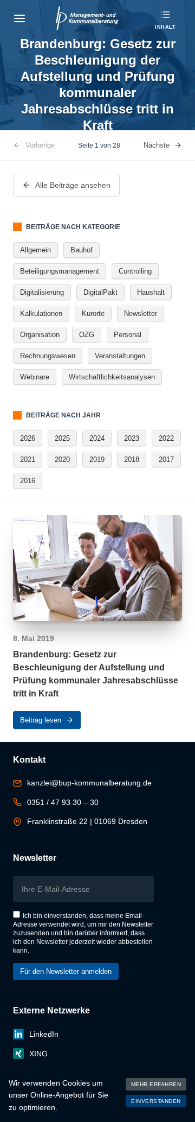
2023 (131, 438)
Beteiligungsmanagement (59, 271)
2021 (27, 459)
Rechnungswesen (47, 356)
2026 (27, 438)
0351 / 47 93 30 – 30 (63, 802)
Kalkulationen (41, 313)
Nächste (157, 145)
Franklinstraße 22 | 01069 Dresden (87, 821)
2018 (131, 459)
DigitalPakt (100, 292)
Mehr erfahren (156, 1084)
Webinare (34, 377)
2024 (97, 438)
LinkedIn (43, 1034)
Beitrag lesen (40, 720)
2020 (62, 459)
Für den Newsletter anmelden (66, 971)
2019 (97, 459)
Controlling (135, 271)
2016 (27, 481)
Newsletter (140, 313)
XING (38, 1053)
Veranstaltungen (120, 356)
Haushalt (151, 292)
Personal (127, 335)
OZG (86, 335)
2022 (166, 438)
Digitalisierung (42, 292)
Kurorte (93, 313)
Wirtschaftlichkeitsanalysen (112, 377)
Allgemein (35, 250)
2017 (166, 459)
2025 (62, 438)
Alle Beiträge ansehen (72, 185)
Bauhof (81, 250)
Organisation (40, 335)
